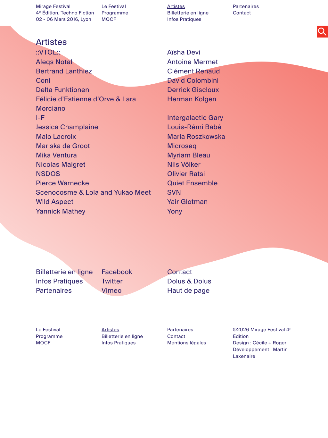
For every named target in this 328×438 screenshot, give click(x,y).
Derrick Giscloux (193, 90)
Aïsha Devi (184, 52)
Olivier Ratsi (186, 174)
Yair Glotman (187, 202)
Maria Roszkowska (196, 136)
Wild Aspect (55, 202)
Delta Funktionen (62, 90)
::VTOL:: (48, 52)
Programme (115, 13)
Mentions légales (186, 343)
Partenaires (246, 6)
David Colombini (193, 80)
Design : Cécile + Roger (259, 343)
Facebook (117, 272)
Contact (242, 13)
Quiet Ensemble (192, 183)
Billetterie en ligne (188, 13)
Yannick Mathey (61, 211)
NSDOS (48, 174)
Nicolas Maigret (61, 164)
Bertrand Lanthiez (64, 71)
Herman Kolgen (192, 99)
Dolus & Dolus (189, 281)
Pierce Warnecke (62, 183)
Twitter (112, 281)
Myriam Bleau (188, 155)
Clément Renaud (193, 71)
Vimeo (112, 290)
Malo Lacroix (56, 136)
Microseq (182, 146)
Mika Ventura (56, 155)
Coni (43, 80)
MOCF (109, 19)
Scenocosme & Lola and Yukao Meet (93, 192)
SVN (174, 192)
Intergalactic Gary (195, 118)
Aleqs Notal (54, 62)
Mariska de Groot (63, 146)
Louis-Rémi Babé (194, 127)
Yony (174, 211)
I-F (40, 118)
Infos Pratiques (184, 19)
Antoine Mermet (192, 62)
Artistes (176, 6)
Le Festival (114, 6)
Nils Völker (184, 164)
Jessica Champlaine (67, 127)
